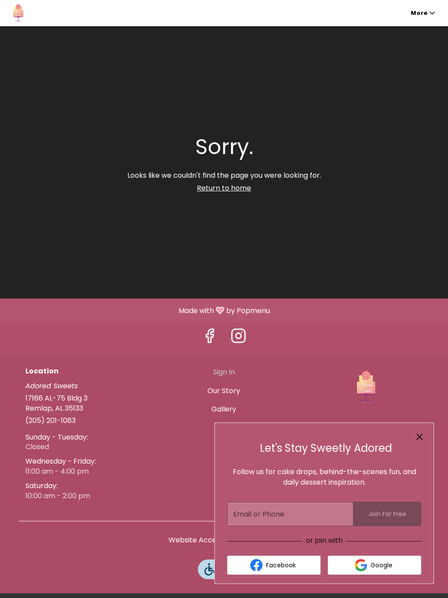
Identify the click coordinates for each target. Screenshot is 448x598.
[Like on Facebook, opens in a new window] (209, 338)
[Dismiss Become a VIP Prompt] (419, 436)
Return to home (224, 188)
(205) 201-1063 (50, 421)
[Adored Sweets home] (46, 13)
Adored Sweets (365, 387)
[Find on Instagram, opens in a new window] (238, 338)
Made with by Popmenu (138, 310)
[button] (423, 13)
